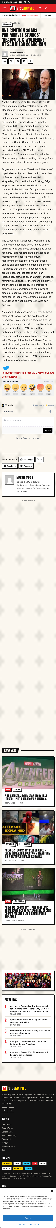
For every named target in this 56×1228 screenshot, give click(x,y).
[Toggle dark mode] (46, 8)
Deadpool (15, 23)
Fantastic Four (8, 1146)
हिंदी (20, 2)
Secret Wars (7, 1128)
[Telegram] (24, 61)
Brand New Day (9, 1135)
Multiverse (19, 901)
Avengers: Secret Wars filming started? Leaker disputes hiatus (29, 1053)
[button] (52, 1191)
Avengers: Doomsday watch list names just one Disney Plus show (29, 1042)
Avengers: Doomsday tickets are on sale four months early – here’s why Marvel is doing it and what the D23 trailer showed (29, 1009)
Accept (28, 1218)
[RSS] (29, 2)
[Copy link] (30, 61)
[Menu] (4, 8)
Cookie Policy (21, 1224)
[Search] (40, 8)
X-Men (5, 1143)
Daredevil (6, 1139)
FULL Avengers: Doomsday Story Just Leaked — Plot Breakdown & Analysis (26, 797)
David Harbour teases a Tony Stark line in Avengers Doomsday (30, 1031)
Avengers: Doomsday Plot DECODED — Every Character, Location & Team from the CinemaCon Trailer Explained (28, 853)
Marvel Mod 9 (18, 52)
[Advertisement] (28, 622)
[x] (25, 2)
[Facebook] (17, 61)
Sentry (17, 789)
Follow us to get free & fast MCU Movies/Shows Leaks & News (28, 374)
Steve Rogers (24, 843)
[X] (11, 61)
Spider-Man (7, 1132)
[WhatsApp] (4, 61)
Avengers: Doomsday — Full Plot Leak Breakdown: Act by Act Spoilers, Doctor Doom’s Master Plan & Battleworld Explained (28, 912)
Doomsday (7, 1124)
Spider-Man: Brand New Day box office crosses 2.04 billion (29, 1020)
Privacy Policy (33, 1224)
